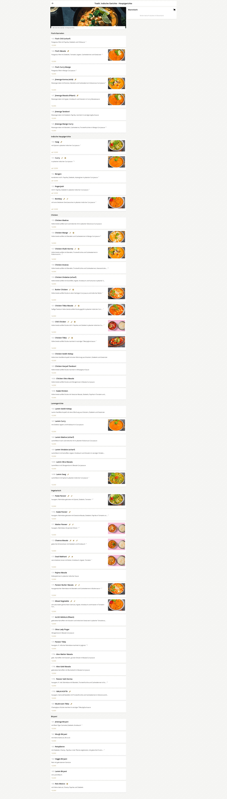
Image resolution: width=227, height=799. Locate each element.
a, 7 (92, 499)
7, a (74, 161)
